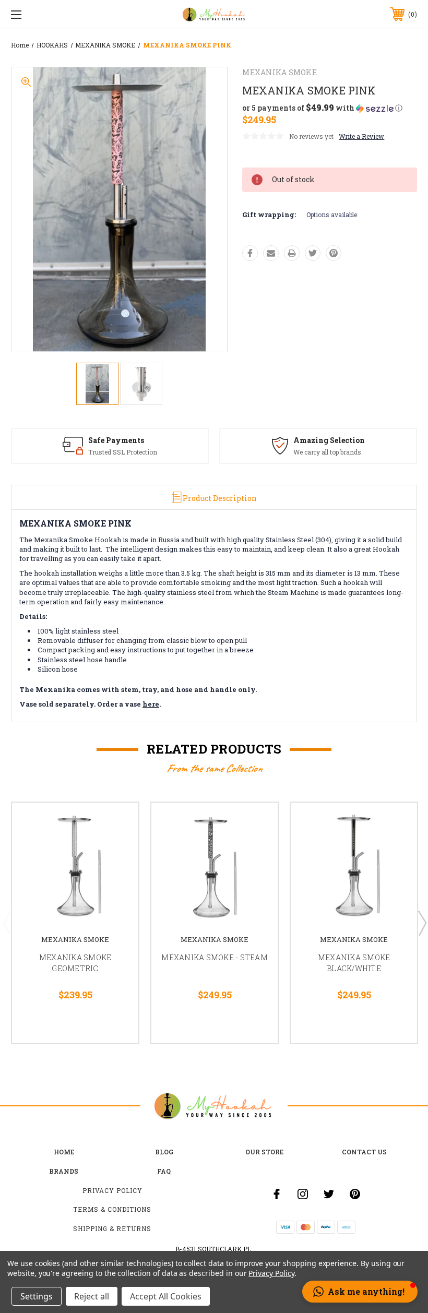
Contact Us (364, 1152)
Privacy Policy (112, 1190)
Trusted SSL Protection (122, 452)
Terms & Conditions (112, 1209)
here (150, 704)
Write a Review (361, 136)
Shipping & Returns (112, 1228)
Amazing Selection (329, 440)
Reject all (91, 1296)
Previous (7, 923)
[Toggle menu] (51, 14)
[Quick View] (117, 823)
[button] (322, 108)
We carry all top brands (327, 452)
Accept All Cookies (165, 1296)
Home (64, 1152)
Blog (164, 1152)
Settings (36, 1296)
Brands (63, 1171)
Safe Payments (116, 440)
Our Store (264, 1152)
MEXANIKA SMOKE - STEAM (214, 957)
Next (422, 923)
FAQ (164, 1171)
